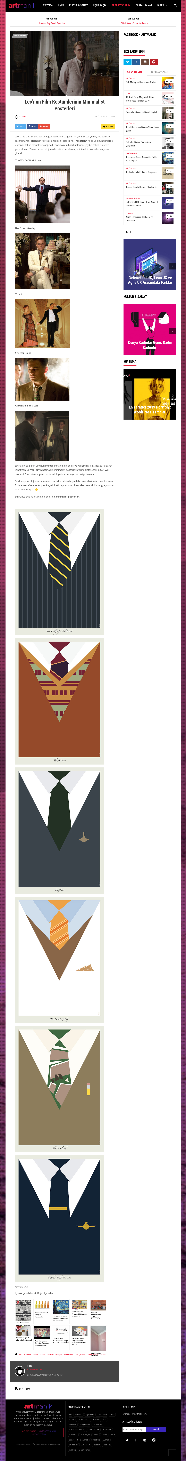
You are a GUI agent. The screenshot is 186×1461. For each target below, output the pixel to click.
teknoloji (107, 1444)
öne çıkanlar (80, 1354)
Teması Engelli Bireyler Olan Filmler (141, 187)
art (20, 1354)
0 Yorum (109, 127)
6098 (170, 186)
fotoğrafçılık (84, 1424)
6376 (170, 171)
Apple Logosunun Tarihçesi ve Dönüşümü (139, 219)
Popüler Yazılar (137, 72)
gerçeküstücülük (76, 1429)
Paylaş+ (45, 126)
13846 (170, 96)
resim (112, 1434)
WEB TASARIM (135, 198)
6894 (170, 156)
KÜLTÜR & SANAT (78, 5)
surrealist (73, 1444)
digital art (90, 1414)
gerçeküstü (98, 1424)
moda (95, 1434)
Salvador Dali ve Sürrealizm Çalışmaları (138, 144)
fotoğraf (72, 1424)
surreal (106, 1439)
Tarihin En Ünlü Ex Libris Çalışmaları (141, 172)
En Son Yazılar (160, 72)
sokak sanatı (82, 1439)
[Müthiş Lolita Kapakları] (98, 1337)
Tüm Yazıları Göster (35, 1369)
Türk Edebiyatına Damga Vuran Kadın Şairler (142, 129)
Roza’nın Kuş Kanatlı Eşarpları (52, 23)
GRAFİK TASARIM (121, 5)
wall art (72, 1449)
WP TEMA (48, 5)
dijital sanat (102, 1414)
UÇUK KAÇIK (99, 5)
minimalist (68, 1354)
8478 (170, 111)
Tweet (22, 126)
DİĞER (160, 5)
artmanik (27, 1354)
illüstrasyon (85, 1434)
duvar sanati (84, 1419)
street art (95, 1439)
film (105, 1419)
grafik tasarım (39, 1354)
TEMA (128, 93)
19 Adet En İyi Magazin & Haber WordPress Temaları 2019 (140, 99)
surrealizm (85, 1444)
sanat (71, 1439)
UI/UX (61, 5)
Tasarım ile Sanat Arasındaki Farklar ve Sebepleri (142, 159)
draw (112, 1414)
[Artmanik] (22, 4)
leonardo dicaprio (54, 1354)
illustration (106, 1429)
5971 (170, 201)
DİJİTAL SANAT (144, 5)
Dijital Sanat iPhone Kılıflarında (134, 23)
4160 (170, 216)
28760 (170, 81)
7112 (170, 141)
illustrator (73, 1434)
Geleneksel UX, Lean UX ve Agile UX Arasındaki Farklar (142, 204)
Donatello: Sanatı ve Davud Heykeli (141, 112)
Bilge (24, 117)
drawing (72, 1419)
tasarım (96, 1444)
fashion (96, 1419)
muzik (104, 1434)
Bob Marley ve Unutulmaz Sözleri (141, 82)
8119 (170, 126)
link (25, 1286)
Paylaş (33, 126)
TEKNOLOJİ (129, 213)
